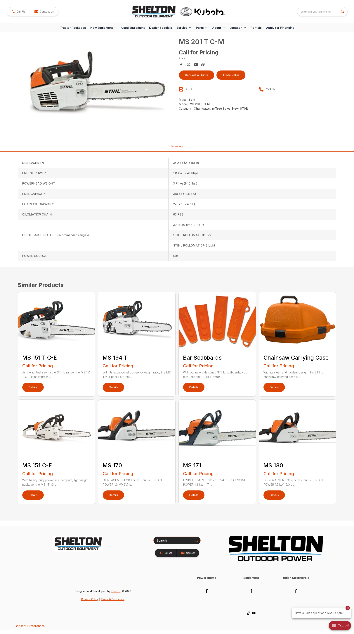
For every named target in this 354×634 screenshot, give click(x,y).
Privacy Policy (89, 599)
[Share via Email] (196, 64)
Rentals (256, 28)
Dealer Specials (160, 28)
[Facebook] (206, 591)
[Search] (196, 540)
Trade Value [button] (231, 75)
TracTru (115, 591)
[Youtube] (254, 613)
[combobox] (322, 11)
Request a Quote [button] (196, 75)
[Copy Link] (203, 64)
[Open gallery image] (97, 85)
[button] (18, 11)
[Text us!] (340, 626)
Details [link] (33, 387)
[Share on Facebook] (181, 64)
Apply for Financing (280, 28)
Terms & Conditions (112, 599)
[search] (343, 11)
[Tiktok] (248, 613)
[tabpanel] (97, 85)
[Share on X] (188, 64)
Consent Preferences (30, 626)
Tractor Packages (73, 28)
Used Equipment (133, 28)
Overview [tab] (177, 146)
